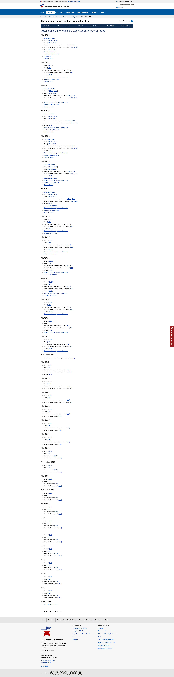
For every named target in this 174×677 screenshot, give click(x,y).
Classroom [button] (95, 12)
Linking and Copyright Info (106, 640)
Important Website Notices (106, 642)
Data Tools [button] (59, 12)
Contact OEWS (45, 666)
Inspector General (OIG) (80, 628)
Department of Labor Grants (81, 634)
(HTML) (51, 167)
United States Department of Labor (125, 1)
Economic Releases (85, 620)
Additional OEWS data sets (51, 54)
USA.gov (75, 640)
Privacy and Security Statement (107, 634)
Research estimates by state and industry (56, 77)
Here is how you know (73, 1)
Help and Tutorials (103, 645)
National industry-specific (51, 604)
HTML (51, 40)
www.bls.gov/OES (46, 663)
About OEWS (110, 26)
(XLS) (50, 321)
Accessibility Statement (105, 648)
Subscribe (131, 4)
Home (43, 620)
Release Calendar (124, 4)
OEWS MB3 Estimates (50, 178)
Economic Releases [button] (83, 12)
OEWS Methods (95, 26)
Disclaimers (101, 637)
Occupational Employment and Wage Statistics (68, 17)
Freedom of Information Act (106, 631)
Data (83, 17)
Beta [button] (102, 12)
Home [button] (42, 12)
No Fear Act (76, 637)
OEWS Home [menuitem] (48, 26)
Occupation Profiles (49, 38)
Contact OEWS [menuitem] (125, 26)
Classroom (98, 620)
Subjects (51, 620)
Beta (106, 620)
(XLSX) (51, 219)
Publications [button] (69, 12)
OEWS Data (79, 26)
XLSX (55, 40)
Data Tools (60, 620)
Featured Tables (48, 58)
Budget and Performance (80, 631)
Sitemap (100, 628)
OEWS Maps (47, 56)
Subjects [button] (50, 12)
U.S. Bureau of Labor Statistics (57, 6)
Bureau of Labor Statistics (47, 17)
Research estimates (49, 51)
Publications (71, 620)
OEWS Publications (63, 26)
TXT (54, 49)
